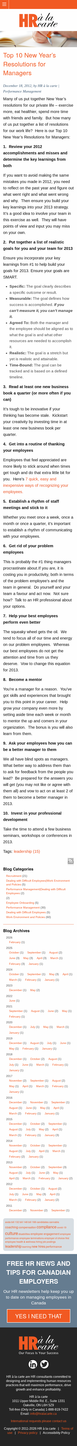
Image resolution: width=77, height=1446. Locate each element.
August (53, 952)
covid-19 (61, 1227)
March (54, 958)
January (34, 963)
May (26, 958)
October (14, 952)
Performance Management (23, 907)
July (32, 1026)
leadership (13, 1246)
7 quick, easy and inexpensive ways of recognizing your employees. (35, 485)
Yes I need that (38, 1316)
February (15, 942)
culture (11, 1233)
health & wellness (25, 1241)
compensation (27, 1227)
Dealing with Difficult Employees (26, 912)
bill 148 (24, 1222)
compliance (46, 1227)
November (15, 1080)
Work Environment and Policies (25, 917)
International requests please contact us (38, 1421)
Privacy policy (28, 1432)
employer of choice (54, 1238)
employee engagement (45, 1234)
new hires (38, 1246)
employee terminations (31, 1238)
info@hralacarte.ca (43, 1413)
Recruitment (13, 875)
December (15, 990)
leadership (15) (27, 851)
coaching (11, 1227)
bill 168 (32, 1222)
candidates (43, 1222)
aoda (8, 1222)
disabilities (24, 1234)
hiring (39, 1241)
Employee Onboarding (20, 902)
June (12, 958)
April (39, 958)
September (34, 952)
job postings (49, 1241)
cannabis (54, 1222)
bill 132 (15, 1222)
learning (26, 1246)
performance (54, 1246)
